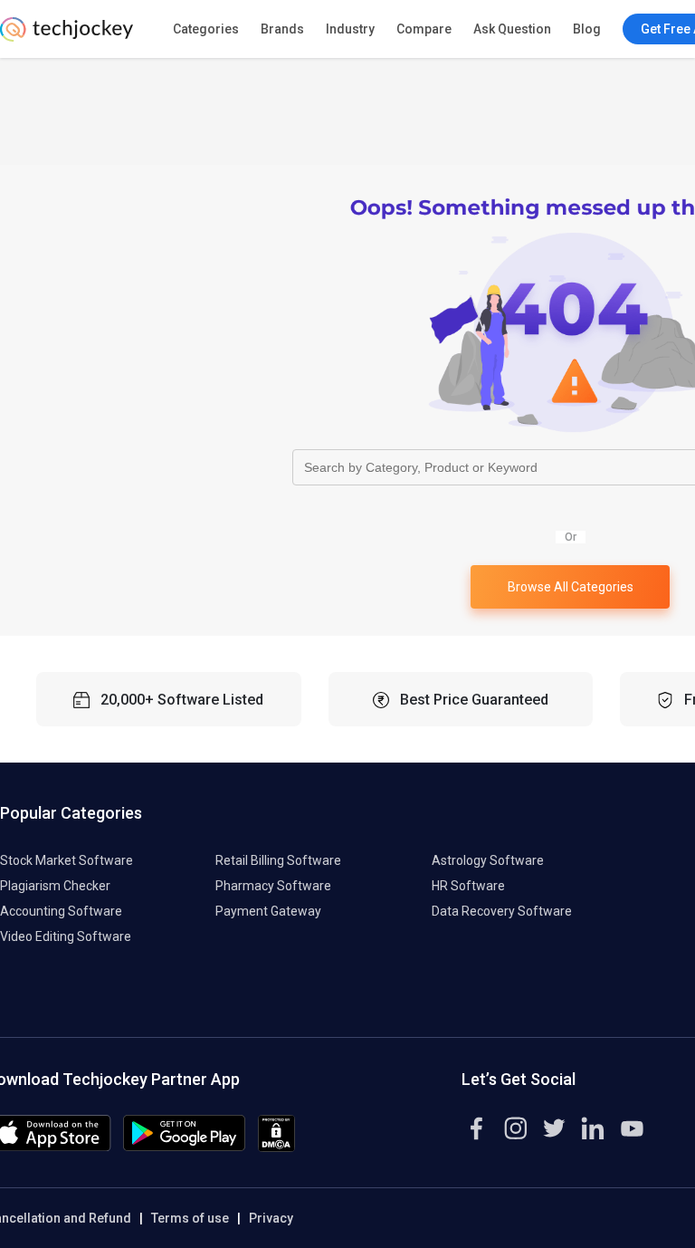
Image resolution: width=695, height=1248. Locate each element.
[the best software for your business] (66, 36)
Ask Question (512, 29)
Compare (424, 29)
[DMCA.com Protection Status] (276, 1147)
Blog (587, 29)
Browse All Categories (570, 587)
